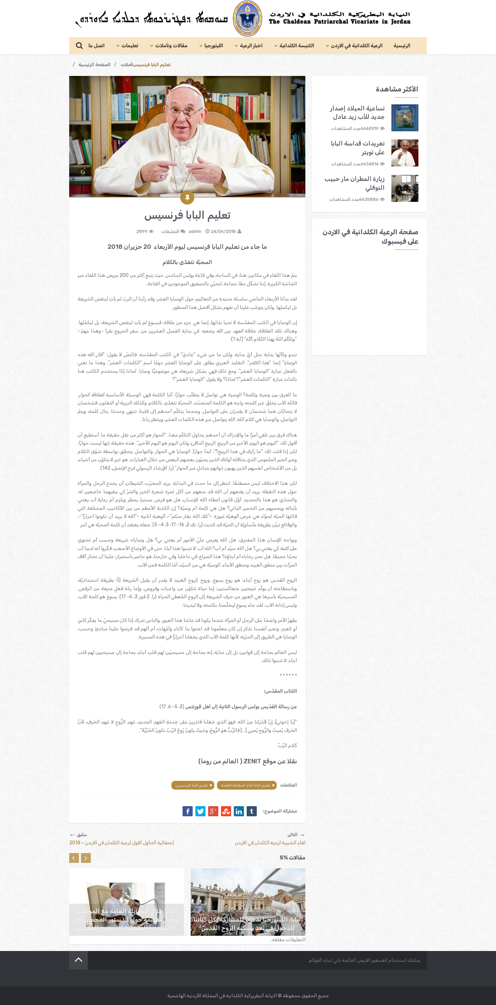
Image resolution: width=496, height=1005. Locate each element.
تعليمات (129, 46)
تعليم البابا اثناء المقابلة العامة (246, 785)
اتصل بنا (96, 46)
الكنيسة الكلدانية (296, 46)
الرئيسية (401, 46)
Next (86, 858)
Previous (74, 858)
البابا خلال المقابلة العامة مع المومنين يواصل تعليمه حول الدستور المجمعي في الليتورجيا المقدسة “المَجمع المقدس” (127, 919)
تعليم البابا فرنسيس (191, 785)
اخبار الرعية (251, 46)
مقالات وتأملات (171, 46)
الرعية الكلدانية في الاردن (357, 46)
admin (195, 231)
